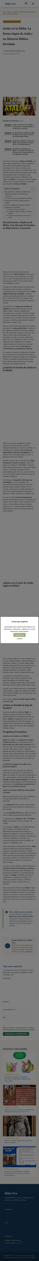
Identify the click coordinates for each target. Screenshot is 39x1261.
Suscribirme (19, 635)
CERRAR (20, 639)
